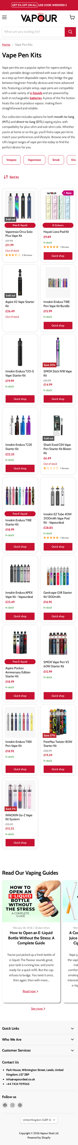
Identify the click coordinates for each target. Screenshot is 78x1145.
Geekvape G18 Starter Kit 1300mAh (57, 595)
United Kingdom (37, 1119)
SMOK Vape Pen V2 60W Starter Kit (56, 664)
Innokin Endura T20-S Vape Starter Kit (19, 373)
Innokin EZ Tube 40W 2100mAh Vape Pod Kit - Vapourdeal (57, 518)
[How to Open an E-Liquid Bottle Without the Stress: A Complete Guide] (31, 901)
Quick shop (58, 255)
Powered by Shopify (39, 1137)
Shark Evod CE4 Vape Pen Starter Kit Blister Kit (57, 449)
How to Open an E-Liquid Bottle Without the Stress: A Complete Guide (31, 937)
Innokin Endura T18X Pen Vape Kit (18, 744)
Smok (56, 160)
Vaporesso (34, 160)
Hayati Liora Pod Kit (56, 232)
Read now (29, 991)
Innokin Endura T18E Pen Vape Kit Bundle (56, 304)
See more (37, 1008)
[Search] (70, 32)
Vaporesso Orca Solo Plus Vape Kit (18, 234)
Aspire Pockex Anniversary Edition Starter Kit (17, 672)
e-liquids (36, 93)
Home (6, 45)
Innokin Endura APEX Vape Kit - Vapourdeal (19, 595)
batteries (36, 98)
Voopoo (11, 160)
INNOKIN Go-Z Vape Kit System (18, 817)
